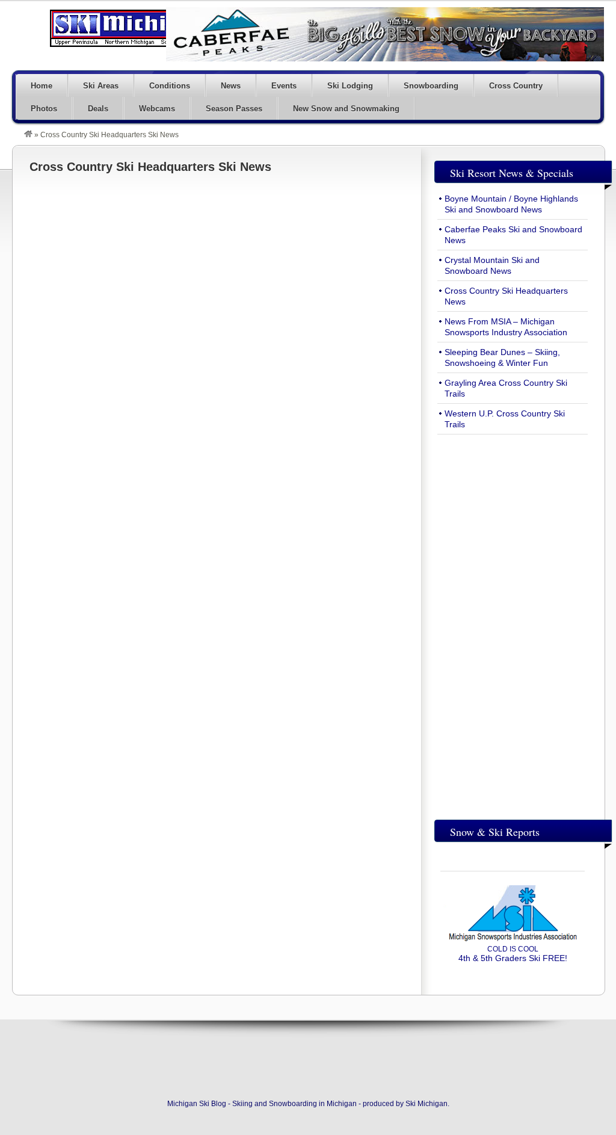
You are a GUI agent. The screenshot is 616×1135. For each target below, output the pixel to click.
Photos (44, 108)
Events (284, 85)
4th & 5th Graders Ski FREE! (512, 954)
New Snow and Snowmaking (346, 108)
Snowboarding (431, 85)
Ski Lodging (350, 85)
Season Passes (234, 108)
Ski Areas (101, 85)
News (231, 85)
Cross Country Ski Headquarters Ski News (150, 166)
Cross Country (516, 85)
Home (41, 85)
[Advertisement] (512, 624)
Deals (98, 108)
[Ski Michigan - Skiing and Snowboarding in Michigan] (28, 135)
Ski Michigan (426, 1103)
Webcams (157, 108)
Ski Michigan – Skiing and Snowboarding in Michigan (132, 28)
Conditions (169, 85)
